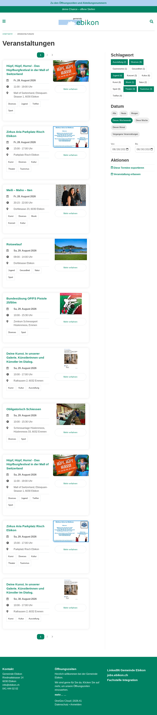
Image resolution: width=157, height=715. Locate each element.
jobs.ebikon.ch (117, 675)
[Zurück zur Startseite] (78, 21)
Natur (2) (143, 82)
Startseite (7, 34)
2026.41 (77, 701)
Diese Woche (142, 120)
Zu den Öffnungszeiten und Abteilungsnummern (78, 3)
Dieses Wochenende (122, 120)
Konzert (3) (132, 75)
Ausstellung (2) (119, 62)
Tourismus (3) (146, 89)
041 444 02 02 (10, 688)
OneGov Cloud (63, 701)
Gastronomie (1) (120, 69)
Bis (136, 144)
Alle (114, 113)
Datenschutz (61, 704)
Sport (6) (116, 89)
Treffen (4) (117, 96)
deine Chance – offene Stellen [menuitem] (80, 9)
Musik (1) (130, 82)
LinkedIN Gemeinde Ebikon (126, 670)
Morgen (134, 113)
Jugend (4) (117, 75)
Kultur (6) (146, 75)
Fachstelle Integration (122, 680)
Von (113, 144)
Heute (123, 113)
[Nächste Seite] (52, 55)
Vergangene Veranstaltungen (125, 134)
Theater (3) (130, 89)
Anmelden (76, 704)
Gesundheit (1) (138, 69)
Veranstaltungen (25, 34)
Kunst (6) (117, 82)
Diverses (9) (136, 62)
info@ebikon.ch (10, 685)
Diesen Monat (119, 127)
